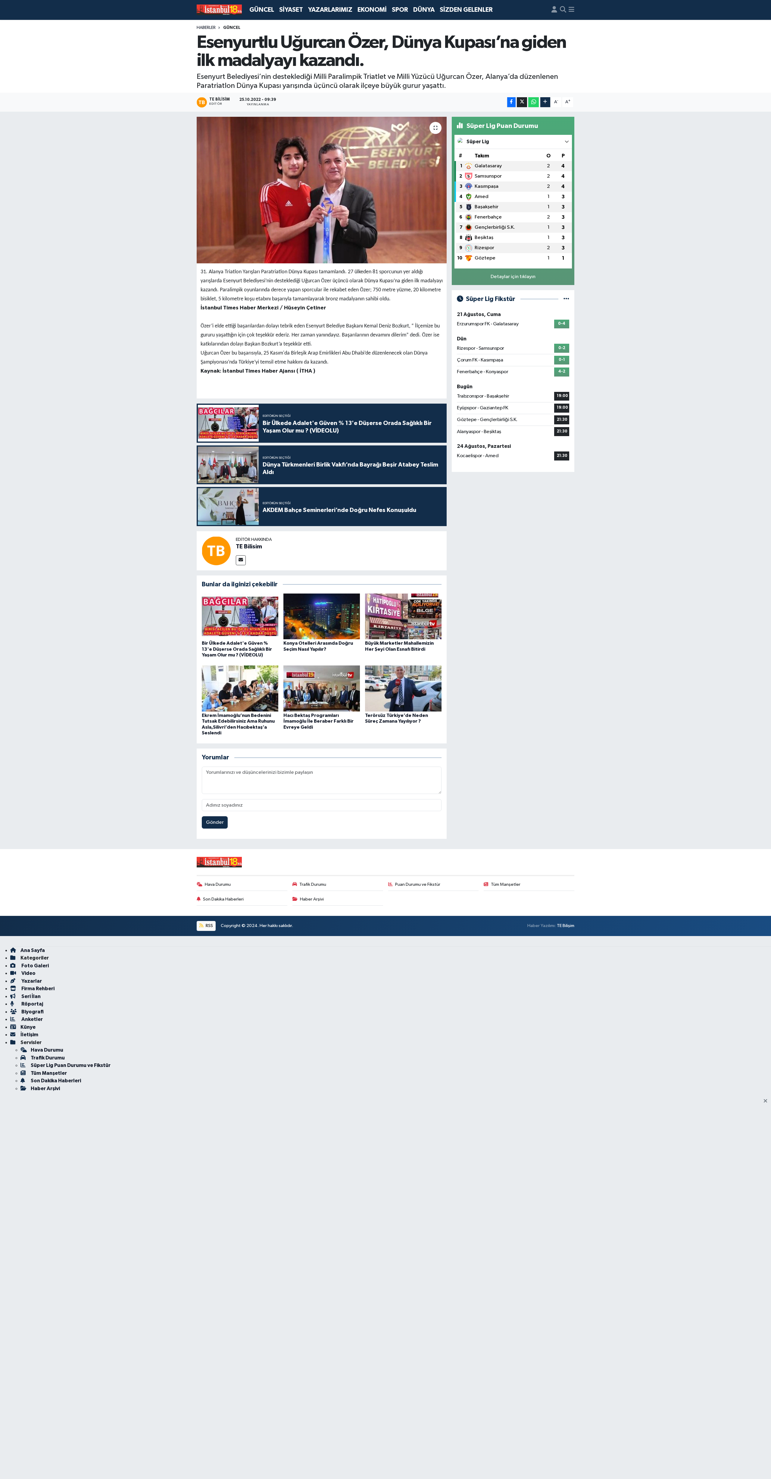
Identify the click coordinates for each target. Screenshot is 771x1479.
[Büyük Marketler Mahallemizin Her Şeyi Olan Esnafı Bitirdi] (403, 616)
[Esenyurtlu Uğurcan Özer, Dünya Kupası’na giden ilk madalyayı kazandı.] (322, 190)
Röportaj (31, 1003)
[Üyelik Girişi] (554, 10)
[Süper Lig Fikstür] (566, 299)
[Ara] (563, 10)
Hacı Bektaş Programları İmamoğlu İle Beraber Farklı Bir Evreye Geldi (318, 721)
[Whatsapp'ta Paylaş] (533, 102)
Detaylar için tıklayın (513, 276)
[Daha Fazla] (545, 102)
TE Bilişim (565, 925)
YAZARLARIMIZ (330, 10)
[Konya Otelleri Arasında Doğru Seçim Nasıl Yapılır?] (321, 616)
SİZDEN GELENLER (466, 10)
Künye (28, 1027)
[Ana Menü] (571, 10)
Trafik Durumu (312, 884)
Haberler (206, 28)
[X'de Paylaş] (522, 102)
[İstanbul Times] (219, 10)
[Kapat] (767, 1101)
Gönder (215, 822)
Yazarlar (31, 981)
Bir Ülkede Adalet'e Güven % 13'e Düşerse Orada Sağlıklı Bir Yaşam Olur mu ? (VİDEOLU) (237, 649)
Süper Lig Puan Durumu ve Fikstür (71, 1065)
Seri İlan (30, 996)
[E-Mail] (241, 560)
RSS (209, 925)
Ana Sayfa (32, 950)
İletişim (29, 1034)
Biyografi (32, 1011)
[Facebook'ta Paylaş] (511, 102)
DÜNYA (424, 10)
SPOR (400, 10)
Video (28, 973)
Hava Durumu (218, 884)
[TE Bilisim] (216, 550)
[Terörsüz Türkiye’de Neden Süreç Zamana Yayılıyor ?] (403, 688)
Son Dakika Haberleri (223, 899)
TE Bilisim (249, 547)
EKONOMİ (372, 10)
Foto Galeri (34, 965)
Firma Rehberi (37, 988)
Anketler (31, 1019)
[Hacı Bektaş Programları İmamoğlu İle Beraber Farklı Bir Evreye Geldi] (321, 688)
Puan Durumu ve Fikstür (417, 884)
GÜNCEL (261, 10)
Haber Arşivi (312, 899)
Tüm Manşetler (505, 884)
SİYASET (291, 10)
